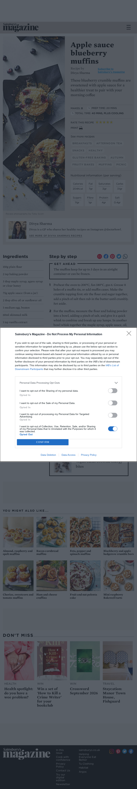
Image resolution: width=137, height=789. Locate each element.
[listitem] (68, 383)
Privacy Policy (89, 454)
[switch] (112, 390)
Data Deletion (48, 454)
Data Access (68, 454)
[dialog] (68, 395)
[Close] (130, 334)
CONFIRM (42, 442)
